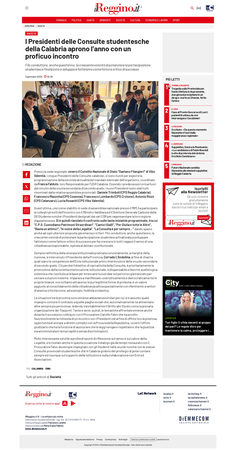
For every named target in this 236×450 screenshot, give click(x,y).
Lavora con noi (163, 439)
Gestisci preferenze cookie (143, 439)
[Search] (192, 8)
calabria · (38, 368)
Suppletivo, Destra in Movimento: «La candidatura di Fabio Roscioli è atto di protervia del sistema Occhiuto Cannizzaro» (189, 151)
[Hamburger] (24, 8)
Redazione (69, 439)
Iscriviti (204, 217)
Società (41, 26)
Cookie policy (110, 439)
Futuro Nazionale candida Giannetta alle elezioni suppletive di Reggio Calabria (189, 170)
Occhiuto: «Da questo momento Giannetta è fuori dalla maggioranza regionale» (188, 132)
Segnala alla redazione (85, 439)
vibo (47, 368)
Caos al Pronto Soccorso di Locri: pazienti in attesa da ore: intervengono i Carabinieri (189, 115)
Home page (29, 26)
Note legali (123, 439)
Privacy (99, 439)
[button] (26, 174)
